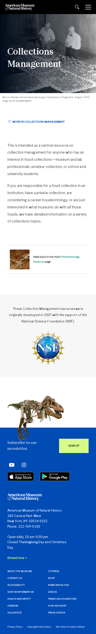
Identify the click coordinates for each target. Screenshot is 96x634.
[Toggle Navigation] (88, 7)
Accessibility (16, 585)
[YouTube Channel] (10, 465)
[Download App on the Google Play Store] (55, 476)
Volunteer (14, 613)
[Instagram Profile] (22, 465)
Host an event (57, 606)
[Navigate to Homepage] (19, 7)
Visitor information (20, 592)
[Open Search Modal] (77, 7)
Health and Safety (19, 599)
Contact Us (14, 578)
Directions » (17, 558)
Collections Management (34, 58)
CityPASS (53, 571)
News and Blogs (58, 585)
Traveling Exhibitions (62, 599)
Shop (51, 578)
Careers (12, 606)
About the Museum (19, 571)
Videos (52, 592)
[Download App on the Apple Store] (20, 476)
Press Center (56, 613)
